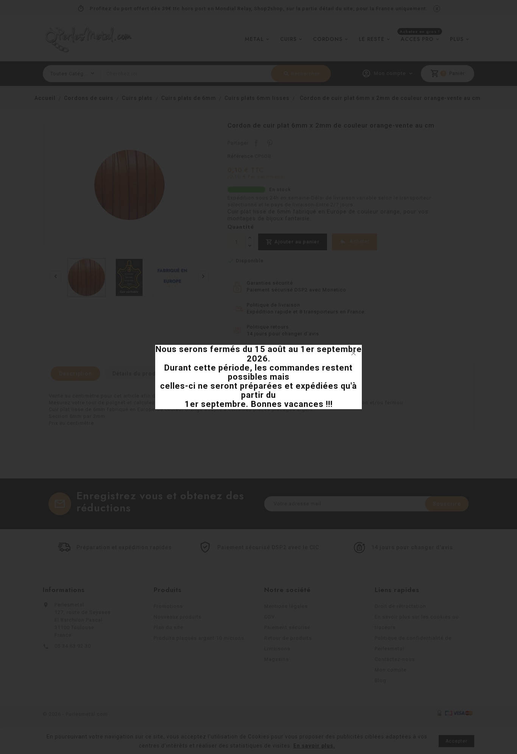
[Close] (353, 353)
